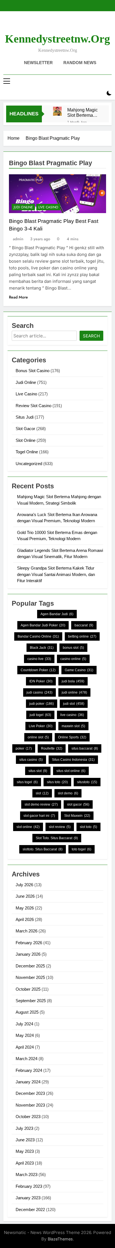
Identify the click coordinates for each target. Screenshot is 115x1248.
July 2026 (24, 884)
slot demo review (41, 804)
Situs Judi (24, 417)
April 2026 (25, 919)
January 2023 (28, 1197)
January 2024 (28, 1081)
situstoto (87, 782)
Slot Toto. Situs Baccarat (57, 838)
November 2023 (30, 1105)
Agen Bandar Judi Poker (43, 625)
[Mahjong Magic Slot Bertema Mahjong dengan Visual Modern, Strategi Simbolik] (57, 111)
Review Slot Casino (33, 405)
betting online (82, 636)
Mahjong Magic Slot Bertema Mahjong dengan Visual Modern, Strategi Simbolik (83, 112)
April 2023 (25, 1163)
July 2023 (24, 1128)
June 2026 (25, 896)
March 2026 (26, 931)
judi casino (39, 692)
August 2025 (27, 1012)
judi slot (73, 704)
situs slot (37, 771)
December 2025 (30, 966)
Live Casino (48, 207)
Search (91, 336)
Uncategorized (29, 463)
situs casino (31, 760)
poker (24, 748)
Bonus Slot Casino (32, 370)
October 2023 (28, 1116)
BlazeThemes (60, 1239)
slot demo (68, 793)
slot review (60, 827)
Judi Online (23, 207)
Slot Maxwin (77, 816)
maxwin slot (73, 726)
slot (42, 793)
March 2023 (26, 1174)
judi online (74, 692)
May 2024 (25, 1035)
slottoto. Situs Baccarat (43, 849)
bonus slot (73, 648)
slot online (28, 827)
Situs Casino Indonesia (73, 760)
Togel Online (27, 451)
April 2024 (25, 1047)
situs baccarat (84, 748)
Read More (18, 297)
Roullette (51, 748)
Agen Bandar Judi (56, 614)
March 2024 (26, 1058)
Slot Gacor (25, 428)
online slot (38, 737)
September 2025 (31, 1000)
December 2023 (30, 1093)
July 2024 (24, 1023)
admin (18, 239)
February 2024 (29, 1070)
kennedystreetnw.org (57, 38)
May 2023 (25, 1151)
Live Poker (40, 726)
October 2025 (28, 989)
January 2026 (28, 954)
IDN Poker (40, 681)
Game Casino (79, 670)
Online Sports (72, 737)
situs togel (27, 782)
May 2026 (25, 908)
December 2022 (30, 1209)
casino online (73, 659)
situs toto (57, 782)
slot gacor (78, 804)
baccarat (84, 625)
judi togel (40, 715)
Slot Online (25, 440)
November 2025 (30, 977)
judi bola (73, 681)
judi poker (41, 704)
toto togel (81, 849)
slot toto (88, 827)
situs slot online (70, 771)
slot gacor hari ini (39, 816)
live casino (72, 715)
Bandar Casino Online (38, 636)
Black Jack (42, 648)
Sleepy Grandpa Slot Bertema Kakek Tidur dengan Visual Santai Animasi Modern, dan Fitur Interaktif (56, 574)
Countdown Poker (38, 670)
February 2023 (29, 1186)
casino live (39, 659)
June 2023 (25, 1139)
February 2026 (29, 942)
